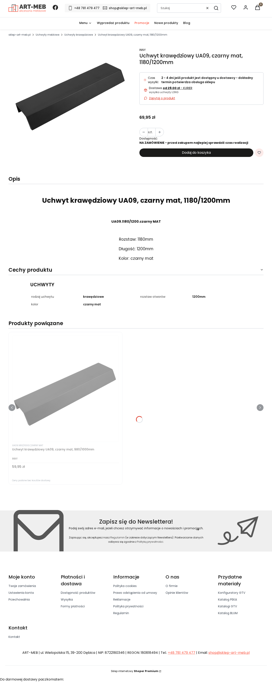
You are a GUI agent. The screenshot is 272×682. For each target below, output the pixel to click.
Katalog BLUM (228, 613)
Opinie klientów (177, 593)
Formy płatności (73, 606)
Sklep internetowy (134, 671)
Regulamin (117, 537)
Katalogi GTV (227, 606)
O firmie (172, 586)
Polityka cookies (125, 586)
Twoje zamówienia (22, 586)
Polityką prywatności (150, 542)
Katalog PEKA (227, 599)
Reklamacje (121, 599)
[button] (216, 8)
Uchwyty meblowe (47, 34)
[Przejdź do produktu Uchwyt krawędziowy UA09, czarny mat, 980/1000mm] (65, 388)
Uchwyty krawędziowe (78, 34)
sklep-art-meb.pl (19, 34)
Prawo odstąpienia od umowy (135, 593)
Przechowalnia (19, 599)
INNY (142, 50)
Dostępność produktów (78, 593)
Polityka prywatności (128, 606)
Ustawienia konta (21, 593)
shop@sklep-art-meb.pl (229, 652)
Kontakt (14, 637)
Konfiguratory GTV (231, 593)
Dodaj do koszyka (196, 152)
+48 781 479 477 (181, 652)
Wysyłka (67, 599)
